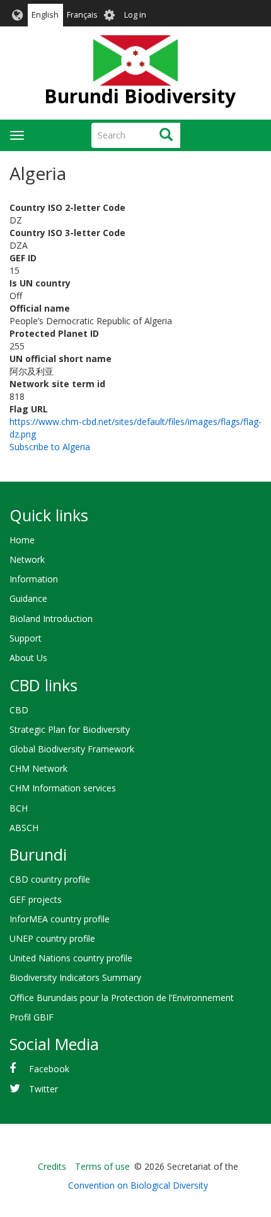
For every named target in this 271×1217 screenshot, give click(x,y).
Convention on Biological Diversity (138, 1185)
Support (25, 638)
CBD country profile (49, 879)
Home (22, 540)
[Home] (135, 60)
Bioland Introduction (51, 619)
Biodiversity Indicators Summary (75, 977)
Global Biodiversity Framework (71, 749)
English (45, 14)
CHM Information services (62, 788)
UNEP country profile (52, 938)
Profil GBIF (31, 1017)
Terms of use (102, 1166)
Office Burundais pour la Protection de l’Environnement (121, 998)
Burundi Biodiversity (140, 96)
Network (27, 559)
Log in (135, 14)
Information (33, 579)
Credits (52, 1166)
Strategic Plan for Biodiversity (69, 729)
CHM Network (38, 768)
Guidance (28, 598)
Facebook (49, 1069)
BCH (18, 808)
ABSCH (23, 828)
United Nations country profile (70, 958)
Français (82, 14)
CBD (18, 710)
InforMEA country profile (59, 919)
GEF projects (35, 899)
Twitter (43, 1089)
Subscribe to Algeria (49, 447)
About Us (28, 658)
